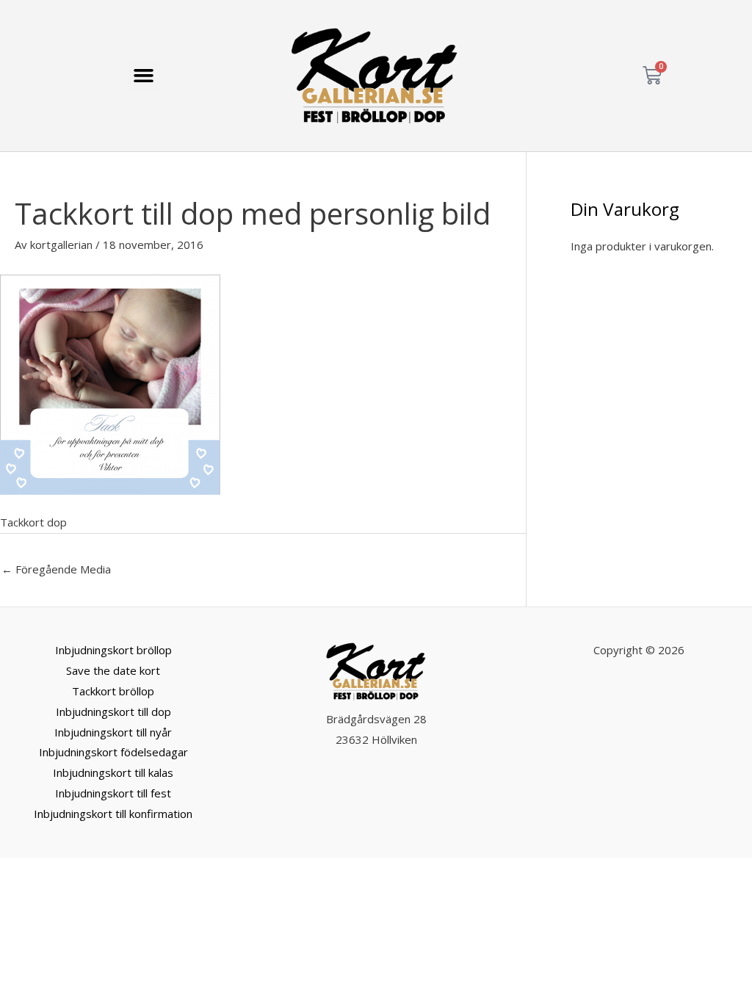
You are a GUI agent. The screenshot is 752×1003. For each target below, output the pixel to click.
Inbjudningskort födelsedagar (113, 752)
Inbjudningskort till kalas (113, 772)
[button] (144, 75)
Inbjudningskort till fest (113, 793)
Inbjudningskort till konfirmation (113, 813)
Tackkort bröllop (113, 691)
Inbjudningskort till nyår (113, 732)
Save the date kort (113, 670)
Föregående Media (56, 569)
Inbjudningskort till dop (113, 711)
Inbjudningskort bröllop (113, 649)
